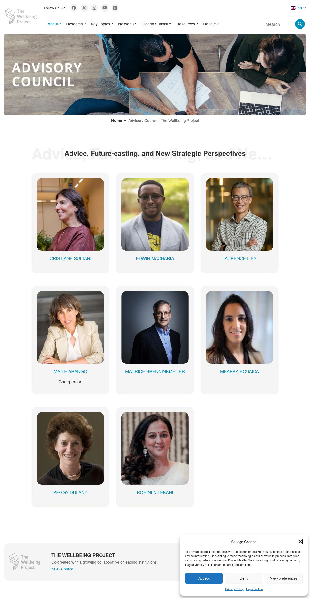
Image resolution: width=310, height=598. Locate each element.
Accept (203, 578)
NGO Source (62, 569)
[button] (300, 541)
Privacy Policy (234, 589)
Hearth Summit (155, 24)
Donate (209, 24)
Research (74, 24)
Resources (185, 24)
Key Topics (100, 24)
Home (116, 120)
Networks (126, 24)
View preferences (284, 578)
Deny (244, 578)
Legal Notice (254, 589)
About (53, 24)
